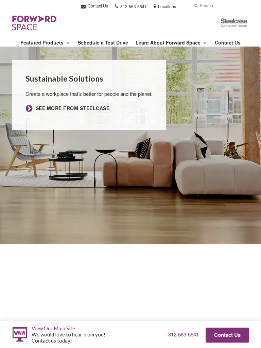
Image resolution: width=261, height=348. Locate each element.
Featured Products (42, 42)
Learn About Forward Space (168, 42)
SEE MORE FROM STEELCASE (72, 108)
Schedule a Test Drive (103, 42)
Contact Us (97, 5)
